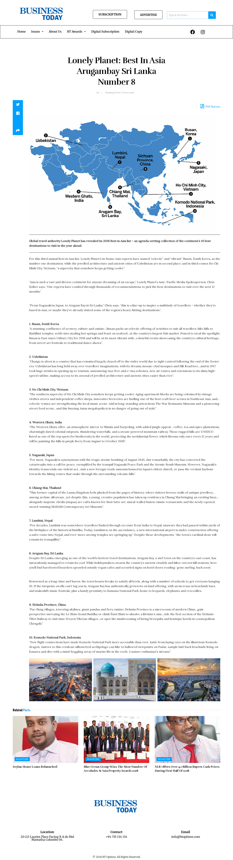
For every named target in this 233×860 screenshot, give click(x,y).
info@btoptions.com (185, 837)
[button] (37, 31)
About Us (55, 31)
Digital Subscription (105, 31)
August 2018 (22, 759)
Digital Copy (133, 31)
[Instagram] (202, 31)
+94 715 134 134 (116, 837)
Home (21, 31)
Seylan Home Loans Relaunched (35, 767)
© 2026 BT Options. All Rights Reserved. (117, 857)
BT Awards (74, 31)
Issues (35, 31)
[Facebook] (192, 31)
